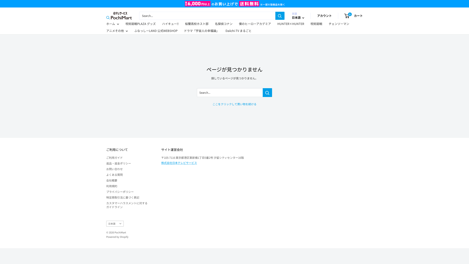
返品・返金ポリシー (118, 163)
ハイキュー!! (170, 23)
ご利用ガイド (114, 158)
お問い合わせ (114, 169)
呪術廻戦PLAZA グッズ (140, 23)
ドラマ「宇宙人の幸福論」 (201, 30)
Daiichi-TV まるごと (239, 30)
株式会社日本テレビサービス (179, 163)
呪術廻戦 (316, 23)
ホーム (110, 23)
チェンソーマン (339, 23)
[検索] (280, 16)
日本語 (111, 223)
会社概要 (111, 180)
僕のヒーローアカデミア (255, 23)
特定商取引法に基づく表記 (122, 197)
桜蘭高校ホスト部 (196, 23)
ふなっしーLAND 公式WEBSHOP (156, 30)
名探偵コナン (223, 23)
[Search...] (267, 92)
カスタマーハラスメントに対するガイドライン (126, 205)
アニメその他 (115, 30)
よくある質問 (114, 175)
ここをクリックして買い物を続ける (234, 104)
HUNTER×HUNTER (290, 23)
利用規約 (111, 186)
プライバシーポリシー (120, 192)
